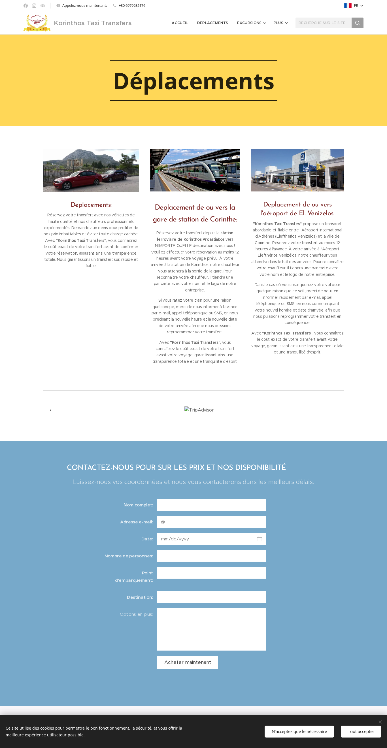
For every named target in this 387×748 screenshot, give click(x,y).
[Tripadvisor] (42, 5)
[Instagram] (34, 5)
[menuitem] (181, 23)
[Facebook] (25, 5)
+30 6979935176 (132, 5)
